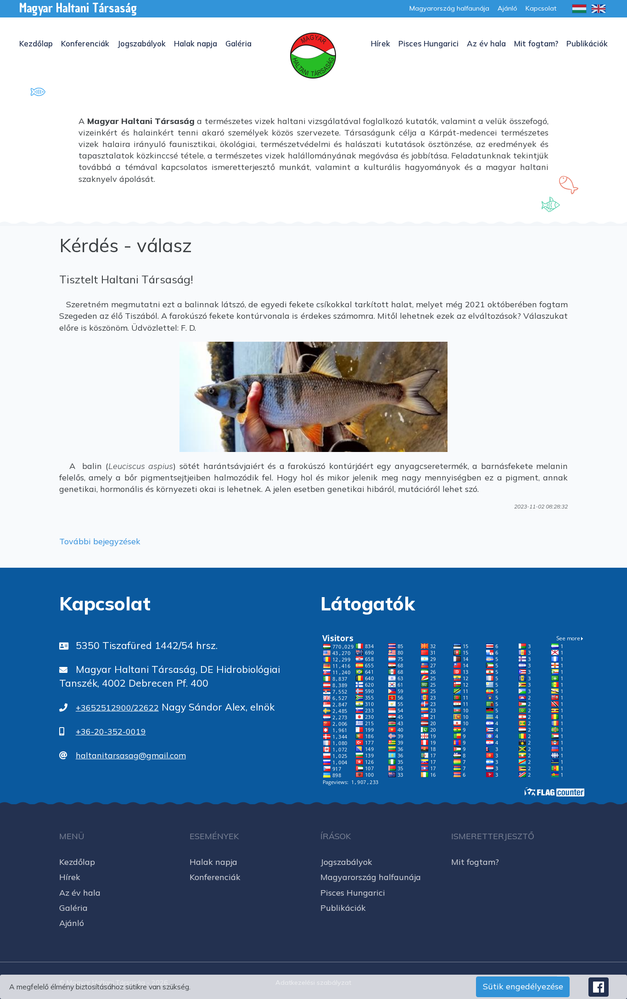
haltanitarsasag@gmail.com (131, 755)
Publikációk (587, 43)
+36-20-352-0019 (111, 731)
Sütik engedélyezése (523, 986)
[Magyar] (579, 8)
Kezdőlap (36, 43)
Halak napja (195, 43)
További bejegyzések (99, 541)
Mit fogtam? (536, 43)
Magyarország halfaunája (370, 877)
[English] (598, 8)
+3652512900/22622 (117, 707)
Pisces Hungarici (428, 43)
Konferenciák (85, 43)
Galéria (238, 43)
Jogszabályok (142, 43)
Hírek (380, 43)
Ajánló (71, 923)
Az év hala (486, 43)
